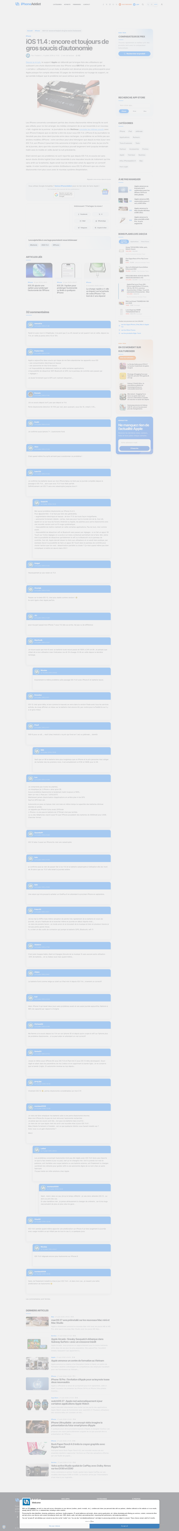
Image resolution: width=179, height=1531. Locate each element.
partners (33, 1508)
